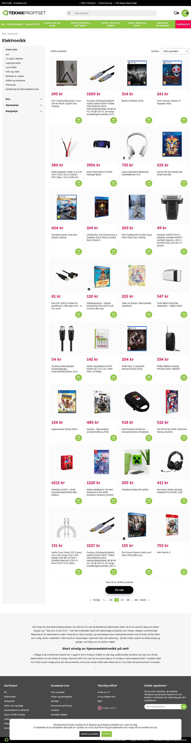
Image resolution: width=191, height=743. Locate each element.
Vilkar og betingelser (61, 696)
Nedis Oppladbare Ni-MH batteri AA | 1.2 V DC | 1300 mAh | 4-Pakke (100, 369)
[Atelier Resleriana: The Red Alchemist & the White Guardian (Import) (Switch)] (102, 462)
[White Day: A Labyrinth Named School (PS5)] (137, 338)
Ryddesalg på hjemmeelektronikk (22, 89)
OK (183, 706)
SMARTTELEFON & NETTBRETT (16, 710)
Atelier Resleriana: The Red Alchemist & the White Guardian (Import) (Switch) (100, 492)
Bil (5, 692)
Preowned (11, 84)
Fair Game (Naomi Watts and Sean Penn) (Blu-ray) (136, 553)
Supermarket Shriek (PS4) (64, 429)
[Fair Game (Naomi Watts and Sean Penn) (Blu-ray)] (137, 525)
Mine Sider (7, 3)
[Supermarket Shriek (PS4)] (66, 401)
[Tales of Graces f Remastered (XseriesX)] (137, 275)
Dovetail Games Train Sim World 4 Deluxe (64, 236)
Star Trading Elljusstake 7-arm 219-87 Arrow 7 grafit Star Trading (66, 103)
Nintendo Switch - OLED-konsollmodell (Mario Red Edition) (64, 492)
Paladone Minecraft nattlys (135, 489)
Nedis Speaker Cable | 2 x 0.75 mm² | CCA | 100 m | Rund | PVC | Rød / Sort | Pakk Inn (66, 175)
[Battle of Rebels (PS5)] (137, 73)
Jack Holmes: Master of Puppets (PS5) (169, 102)
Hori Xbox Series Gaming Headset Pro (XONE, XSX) (170, 491)
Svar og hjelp (57, 692)
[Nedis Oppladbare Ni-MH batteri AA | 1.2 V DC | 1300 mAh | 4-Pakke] (102, 338)
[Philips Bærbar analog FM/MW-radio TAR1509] (172, 338)
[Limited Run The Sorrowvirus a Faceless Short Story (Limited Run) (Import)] (102, 207)
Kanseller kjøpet (59, 714)
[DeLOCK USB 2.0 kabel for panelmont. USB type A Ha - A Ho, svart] (66, 275)
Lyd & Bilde (11, 67)
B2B (100, 701)
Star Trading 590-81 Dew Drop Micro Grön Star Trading (137, 236)
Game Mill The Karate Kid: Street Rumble (170, 173)
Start (4, 34)
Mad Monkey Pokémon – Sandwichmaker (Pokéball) (135, 430)
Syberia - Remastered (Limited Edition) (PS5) (98, 430)
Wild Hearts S (163, 552)
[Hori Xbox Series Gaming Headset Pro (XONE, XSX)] (172, 462)
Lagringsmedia (13, 63)
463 (136, 600)
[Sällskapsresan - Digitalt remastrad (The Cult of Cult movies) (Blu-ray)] (102, 275)
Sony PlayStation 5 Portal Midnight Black (99, 173)
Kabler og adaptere (15, 80)
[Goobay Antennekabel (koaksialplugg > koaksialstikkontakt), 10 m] (66, 338)
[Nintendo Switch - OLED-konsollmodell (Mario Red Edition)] (66, 462)
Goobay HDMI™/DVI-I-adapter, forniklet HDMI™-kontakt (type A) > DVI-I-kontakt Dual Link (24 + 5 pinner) (170, 240)
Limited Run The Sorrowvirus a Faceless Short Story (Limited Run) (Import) (102, 237)
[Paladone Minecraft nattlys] (137, 462)
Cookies (55, 710)
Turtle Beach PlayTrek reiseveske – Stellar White (169, 304)
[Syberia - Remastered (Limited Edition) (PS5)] (102, 401)
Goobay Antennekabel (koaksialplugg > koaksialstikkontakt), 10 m (64, 369)
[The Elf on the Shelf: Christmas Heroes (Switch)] (172, 401)
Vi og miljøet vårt (106, 696)
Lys (7, 54)
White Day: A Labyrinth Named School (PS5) (133, 367)
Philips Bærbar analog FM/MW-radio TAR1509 (168, 367)
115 (110, 600)
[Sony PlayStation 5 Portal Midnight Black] (102, 144)
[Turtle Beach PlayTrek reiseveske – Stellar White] (172, 275)
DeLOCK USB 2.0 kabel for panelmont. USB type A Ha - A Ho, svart (66, 306)
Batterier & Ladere (15, 76)
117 (122, 600)
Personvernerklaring (61, 705)
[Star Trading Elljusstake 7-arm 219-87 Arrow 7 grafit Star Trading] (66, 73)
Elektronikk (13, 34)
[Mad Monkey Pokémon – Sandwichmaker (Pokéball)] (137, 401)
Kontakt (55, 701)
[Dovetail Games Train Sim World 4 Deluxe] (66, 207)
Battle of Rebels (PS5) (132, 100)
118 (127, 600)
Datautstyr (9, 701)
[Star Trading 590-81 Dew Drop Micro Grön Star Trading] (137, 207)
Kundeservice (20, 3)
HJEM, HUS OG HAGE (13, 705)
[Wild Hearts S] (172, 525)
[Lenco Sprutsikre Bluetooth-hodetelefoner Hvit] (137, 144)
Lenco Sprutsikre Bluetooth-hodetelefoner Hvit (135, 173)
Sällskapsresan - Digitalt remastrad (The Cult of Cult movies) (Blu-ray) (100, 306)
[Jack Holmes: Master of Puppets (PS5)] (172, 73)
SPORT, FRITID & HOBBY (14, 714)
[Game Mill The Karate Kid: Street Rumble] (172, 144)
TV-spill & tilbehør (14, 58)
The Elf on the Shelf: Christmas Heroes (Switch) (172, 430)
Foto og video (13, 71)
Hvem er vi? (104, 692)
